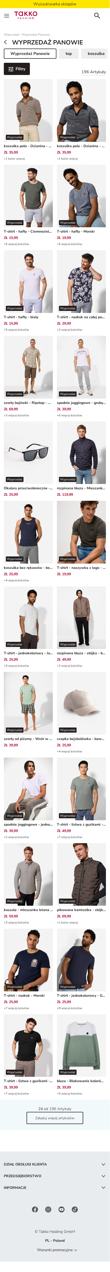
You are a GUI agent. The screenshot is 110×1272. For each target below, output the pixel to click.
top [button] (69, 53)
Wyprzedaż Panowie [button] (30, 54)
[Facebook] (35, 1209)
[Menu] (7, 15)
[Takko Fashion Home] (25, 14)
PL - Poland (55, 1240)
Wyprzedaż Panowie (36, 34)
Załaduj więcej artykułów (55, 1118)
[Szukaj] (97, 15)
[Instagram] (48, 1209)
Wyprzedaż (11, 34)
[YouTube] (62, 1209)
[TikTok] (75, 1209)
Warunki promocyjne (55, 1249)
